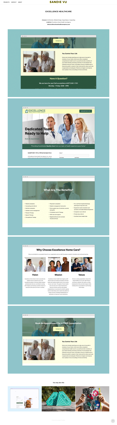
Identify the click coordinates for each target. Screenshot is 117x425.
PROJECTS (6, 2)
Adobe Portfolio (61, 420)
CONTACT (13, 2)
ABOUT (20, 2)
